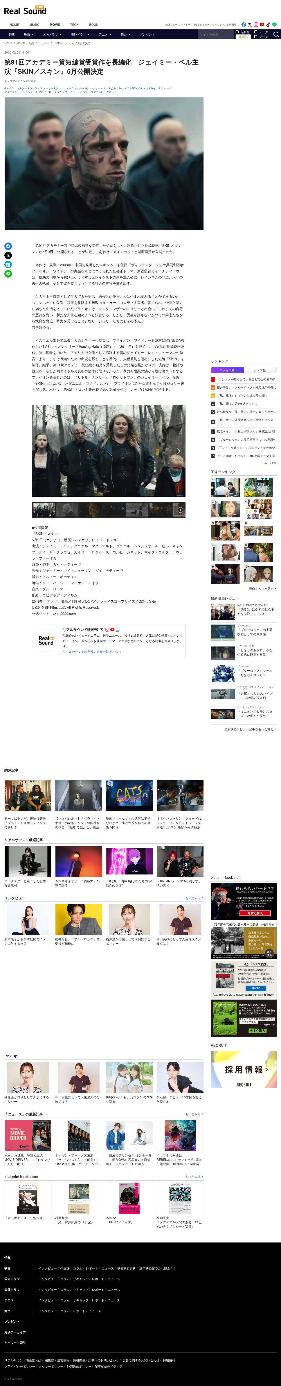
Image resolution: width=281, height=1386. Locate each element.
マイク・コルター (16, 88)
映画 (27, 34)
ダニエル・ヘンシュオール (22, 92)
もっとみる (193, 898)
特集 (12, 34)
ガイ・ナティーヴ (160, 88)
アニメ (103, 34)
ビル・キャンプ (119, 88)
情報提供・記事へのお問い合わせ (96, 1360)
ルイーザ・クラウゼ (53, 92)
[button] (38, 450)
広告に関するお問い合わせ (140, 1360)
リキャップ (80, 1278)
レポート (92, 1268)
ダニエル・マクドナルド (70, 88)
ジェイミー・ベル (97, 88)
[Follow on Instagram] (256, 25)
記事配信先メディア (108, 1366)
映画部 (243, 36)
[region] (109, 459)
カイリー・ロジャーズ (80, 92)
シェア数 (260, 370)
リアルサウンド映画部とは (22, 1360)
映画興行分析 (126, 1268)
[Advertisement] (170, 10)
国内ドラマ (50, 34)
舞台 (124, 34)
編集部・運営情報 (57, 1360)
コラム (77, 1268)
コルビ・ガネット (106, 92)
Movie (55, 24)
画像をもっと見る (261, 588)
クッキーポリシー (51, 1366)
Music (34, 24)
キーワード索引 (15, 1342)
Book (93, 24)
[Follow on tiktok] (268, 25)
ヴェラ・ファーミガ (41, 88)
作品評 (65, 1268)
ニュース (108, 1268)
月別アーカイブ (15, 1332)
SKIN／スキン (139, 88)
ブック (263, 36)
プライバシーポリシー (19, 1366)
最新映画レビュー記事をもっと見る (249, 729)
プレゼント (147, 34)
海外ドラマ (78, 34)
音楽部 (244, 32)
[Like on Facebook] (243, 25)
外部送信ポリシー (79, 1366)
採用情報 (169, 1360)
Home (14, 24)
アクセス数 (227, 370)
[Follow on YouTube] (262, 25)
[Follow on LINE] (274, 25)
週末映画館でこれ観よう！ (157, 1268)
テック (263, 32)
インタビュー (47, 1268)
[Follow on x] (250, 25)
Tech (74, 24)
